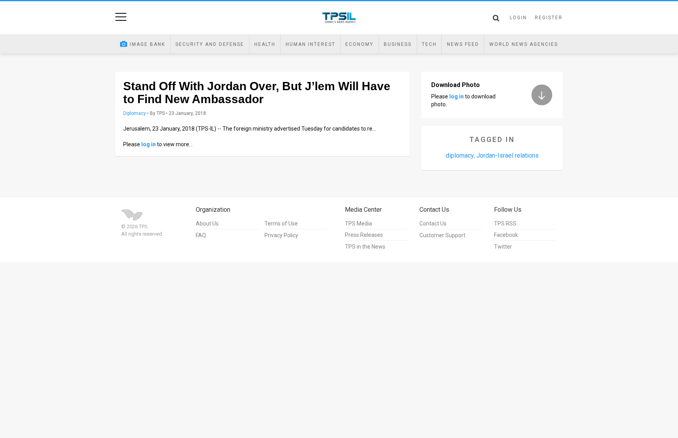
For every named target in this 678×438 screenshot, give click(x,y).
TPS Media (358, 223)
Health (264, 44)
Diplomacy (134, 113)
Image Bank (147, 44)
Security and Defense (209, 44)
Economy (359, 44)
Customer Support (442, 235)
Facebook (506, 235)
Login (518, 17)
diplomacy (460, 155)
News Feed (463, 44)
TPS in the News (365, 247)
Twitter (503, 247)
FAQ (201, 235)
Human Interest (310, 44)
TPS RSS (505, 223)
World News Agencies (523, 44)
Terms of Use (281, 223)
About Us (207, 223)
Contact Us (433, 223)
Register (549, 17)
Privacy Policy (281, 235)
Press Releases (364, 235)
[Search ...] (496, 18)
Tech (429, 44)
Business (398, 44)
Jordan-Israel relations (507, 155)
